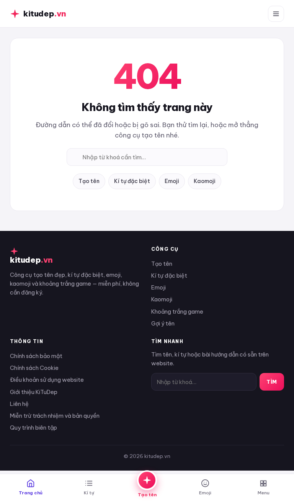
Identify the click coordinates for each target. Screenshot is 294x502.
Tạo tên (89, 181)
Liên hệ (19, 403)
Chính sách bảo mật (36, 356)
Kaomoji (205, 181)
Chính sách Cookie (34, 367)
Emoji (172, 181)
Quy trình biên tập (33, 427)
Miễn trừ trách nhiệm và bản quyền (55, 415)
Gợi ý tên (163, 323)
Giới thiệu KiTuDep (33, 392)
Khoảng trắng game (177, 311)
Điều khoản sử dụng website (47, 379)
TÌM (271, 382)
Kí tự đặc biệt (132, 181)
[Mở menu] (276, 14)
